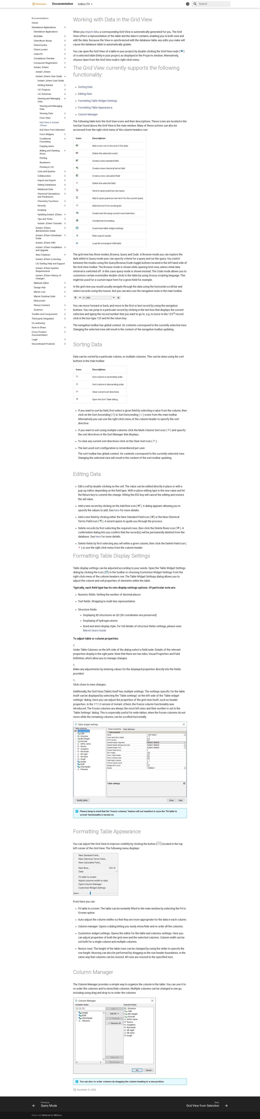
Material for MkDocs (52, 1115)
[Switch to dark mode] (187, 4)
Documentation (40, 18)
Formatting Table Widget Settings (97, 100)
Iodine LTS (84, 4)
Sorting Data (85, 86)
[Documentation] (39, 4)
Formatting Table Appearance (95, 107)
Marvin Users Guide (94, 630)
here (116, 510)
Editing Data (85, 93)
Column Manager (88, 114)
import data (92, 31)
